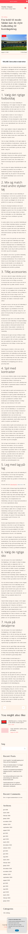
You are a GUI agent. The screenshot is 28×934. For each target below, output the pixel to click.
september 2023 (7, 877)
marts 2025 (6, 842)
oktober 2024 (6, 848)
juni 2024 (5, 854)
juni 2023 (5, 886)
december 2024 (7, 845)
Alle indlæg (4, 17)
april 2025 (6, 839)
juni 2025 (5, 836)
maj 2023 (5, 889)
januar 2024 (6, 865)
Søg (3, 744)
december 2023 (7, 868)
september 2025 (7, 827)
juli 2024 (5, 851)
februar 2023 (6, 898)
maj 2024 (5, 856)
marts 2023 (6, 895)
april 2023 (6, 892)
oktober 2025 (6, 824)
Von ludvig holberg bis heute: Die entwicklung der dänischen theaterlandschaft (12, 777)
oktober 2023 (6, 874)
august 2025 (6, 830)
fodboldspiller (13, 484)
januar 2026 (6, 818)
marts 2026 (6, 812)
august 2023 (6, 880)
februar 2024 (6, 862)
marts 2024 (6, 859)
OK (17, 930)
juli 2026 (5, 809)
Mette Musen (6, 7)
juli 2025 (5, 833)
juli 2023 (5, 883)
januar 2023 (6, 901)
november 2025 (7, 821)
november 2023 (7, 871)
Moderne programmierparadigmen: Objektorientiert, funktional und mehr (13, 771)
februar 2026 (6, 815)
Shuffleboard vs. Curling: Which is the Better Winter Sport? (17, 721)
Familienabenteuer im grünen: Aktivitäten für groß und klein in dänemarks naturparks (12, 784)
